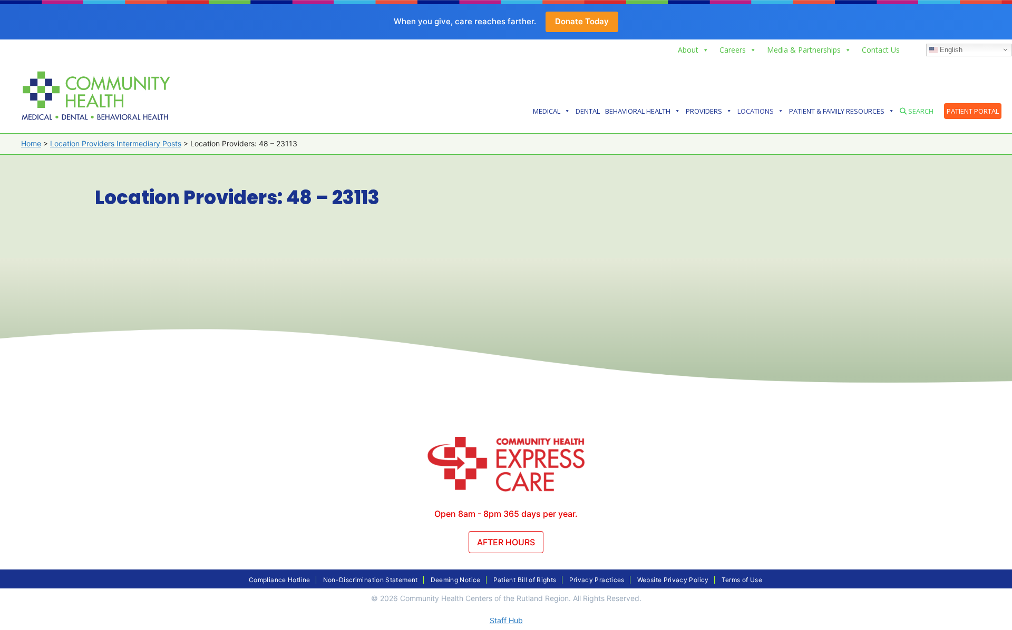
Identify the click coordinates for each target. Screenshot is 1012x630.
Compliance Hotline (279, 580)
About (688, 50)
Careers (732, 50)
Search (920, 111)
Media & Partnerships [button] (804, 50)
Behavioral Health (637, 111)
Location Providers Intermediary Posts (115, 143)
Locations (755, 111)
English (950, 49)
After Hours (506, 542)
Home (31, 143)
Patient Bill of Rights (525, 580)
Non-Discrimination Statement (370, 580)
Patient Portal (973, 111)
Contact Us (881, 50)
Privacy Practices (597, 580)
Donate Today (582, 21)
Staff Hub (506, 620)
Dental (588, 111)
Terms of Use (742, 580)
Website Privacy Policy (673, 580)
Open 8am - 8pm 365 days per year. (506, 513)
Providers (704, 111)
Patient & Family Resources (836, 111)
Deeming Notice (456, 580)
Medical (546, 111)
